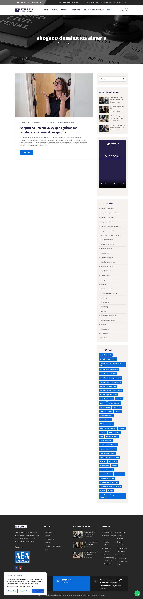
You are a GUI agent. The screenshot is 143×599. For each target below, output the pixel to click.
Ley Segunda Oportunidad (109, 293)
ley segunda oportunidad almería (109, 457)
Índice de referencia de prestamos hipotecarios (109, 496)
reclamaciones (119, 474)
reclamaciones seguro (108, 320)
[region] (25, 583)
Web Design (104, 338)
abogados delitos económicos (110, 226)
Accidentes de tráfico (107, 244)
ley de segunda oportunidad (108, 449)
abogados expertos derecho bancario (111, 390)
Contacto (48, 542)
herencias (121, 428)
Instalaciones (49, 539)
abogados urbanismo (106, 399)
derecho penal (105, 275)
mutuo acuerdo (104, 465)
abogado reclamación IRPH (108, 374)
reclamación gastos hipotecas (108, 482)
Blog (46, 549)
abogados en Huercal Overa (108, 386)
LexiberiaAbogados (105, 440)
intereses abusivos (114, 432)
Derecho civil (105, 253)
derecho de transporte (108, 262)
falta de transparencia (106, 424)
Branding (102, 403)
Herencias (104, 284)
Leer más (26, 152)
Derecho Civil (108, 532)
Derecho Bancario (106, 249)
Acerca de (48, 532)
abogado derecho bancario (108, 359)
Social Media (105, 333)
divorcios (118, 411)
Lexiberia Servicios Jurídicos (108, 445)
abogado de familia (105, 355)
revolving (103, 324)
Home (60, 43)
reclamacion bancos (106, 474)
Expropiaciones (106, 280)
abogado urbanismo (107, 222)
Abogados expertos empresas (110, 235)
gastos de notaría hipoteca (107, 428)
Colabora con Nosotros (53, 546)
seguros (102, 490)
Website (110, 490)
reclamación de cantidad (107, 478)
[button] (137, 593)
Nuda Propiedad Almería (108, 316)
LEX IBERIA (52, 123)
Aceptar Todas (38, 591)
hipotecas (103, 432)
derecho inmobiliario (106, 411)
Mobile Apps (105, 302)
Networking (104, 307)
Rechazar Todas (25, 591)
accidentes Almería (107, 240)
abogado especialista (107, 208)
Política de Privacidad (97, 595)
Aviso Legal (86, 595)
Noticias (103, 311)
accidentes (119, 399)
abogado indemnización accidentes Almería (110, 364)
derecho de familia (107, 257)
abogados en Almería (67, 123)
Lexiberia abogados (112, 436)
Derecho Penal (121, 532)
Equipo (47, 535)
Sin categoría (105, 329)
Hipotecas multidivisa (107, 289)
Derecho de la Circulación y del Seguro (122, 561)
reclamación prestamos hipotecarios (110, 486)
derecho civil (117, 407)
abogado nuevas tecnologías (110, 213)
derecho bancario (105, 407)
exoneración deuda (105, 419)
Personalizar (12, 591)
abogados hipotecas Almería (108, 394)
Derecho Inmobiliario (107, 266)
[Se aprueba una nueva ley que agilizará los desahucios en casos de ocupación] (54, 95)
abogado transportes (107, 217)
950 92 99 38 (67, 580)
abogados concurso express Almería (110, 378)
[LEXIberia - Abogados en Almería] (24, 10)
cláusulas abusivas (114, 403)
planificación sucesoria (106, 470)
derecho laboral (106, 271)
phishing (114, 465)
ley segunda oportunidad (107, 453)
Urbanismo (120, 555)
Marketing (104, 298)
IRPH (101, 436)
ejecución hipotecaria (106, 415)
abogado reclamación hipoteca (109, 369)
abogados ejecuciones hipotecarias (110, 382)
